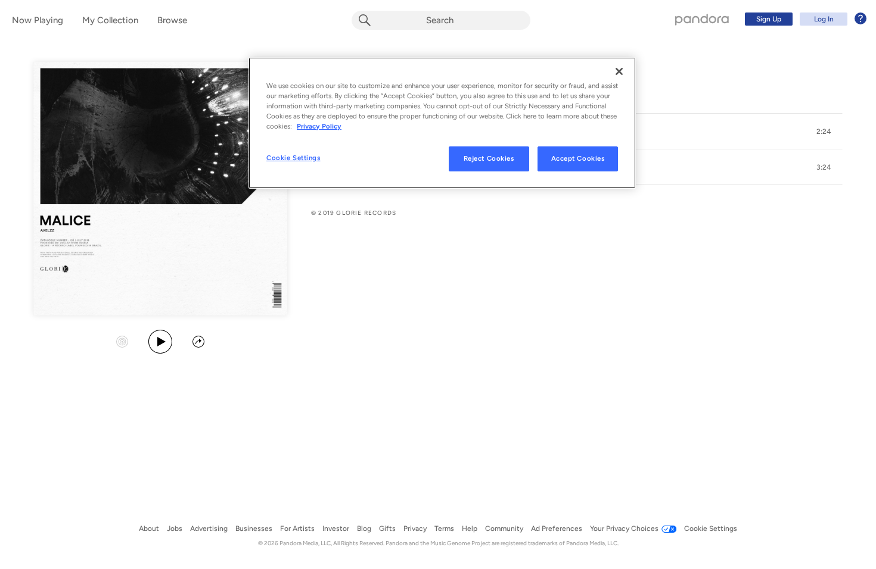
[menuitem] (803, 19)
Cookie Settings (293, 158)
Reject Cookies (489, 158)
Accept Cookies (578, 158)
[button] (823, 131)
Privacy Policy (319, 126)
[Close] (619, 71)
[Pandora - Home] (702, 19)
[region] (442, 123)
